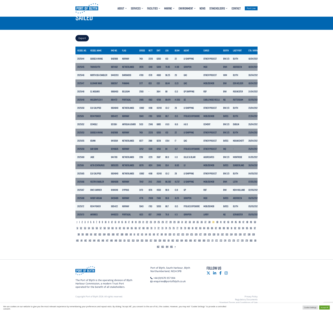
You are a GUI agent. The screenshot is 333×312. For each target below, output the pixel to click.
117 (158, 234)
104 (104, 234)
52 (81, 228)
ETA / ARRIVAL (254, 50)
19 (136, 222)
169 (204, 240)
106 (113, 234)
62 (120, 228)
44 (232, 222)
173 (221, 240)
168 (199, 240)
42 (224, 222)
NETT (151, 50)
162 (172, 240)
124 (187, 234)
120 (170, 234)
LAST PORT (237, 50)
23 (151, 222)
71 (155, 228)
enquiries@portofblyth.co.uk (169, 281)
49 (251, 222)
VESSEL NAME (96, 50)
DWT (158, 50)
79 (185, 228)
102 (95, 234)
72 (158, 228)
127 (200, 234)
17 (129, 222)
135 (235, 234)
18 (132, 222)
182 (158, 246)
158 (155, 240)
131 (218, 234)
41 (221, 222)
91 (231, 228)
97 (255, 228)
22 (147, 222)
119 (166, 234)
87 (216, 228)
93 (239, 228)
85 (208, 228)
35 (198, 222)
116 (154, 234)
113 (142, 234)
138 (249, 234)
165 (186, 240)
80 (189, 228)
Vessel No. (82, 50)
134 (231, 234)
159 (160, 240)
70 (151, 228)
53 (85, 228)
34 (194, 222)
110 (131, 234)
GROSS (142, 50)
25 (159, 222)
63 (124, 228)
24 (155, 222)
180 (251, 240)
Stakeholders (217, 8)
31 (182, 222)
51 (77, 228)
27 (167, 222)
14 (119, 222)
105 (108, 234)
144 (94, 240)
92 (235, 228)
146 (103, 240)
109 (126, 234)
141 (81, 240)
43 (228, 222)
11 (108, 222)
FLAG (124, 50)
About (120, 8)
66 (136, 228)
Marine (168, 8)
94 (243, 228)
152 (128, 240)
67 (140, 228)
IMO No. (114, 50)
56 (97, 228)
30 (178, 222)
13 (115, 222)
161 (169, 240)
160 (164, 240)
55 (93, 228)
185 (171, 246)
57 (101, 228)
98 (79, 234)
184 (167, 246)
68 (143, 228)
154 (137, 240)
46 (240, 222)
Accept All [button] (324, 307)
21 (143, 222)
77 (177, 228)
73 (162, 228)
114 (146, 234)
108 (122, 234)
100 (87, 234)
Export (82, 38)
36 (202, 222)
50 (255, 222)
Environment (186, 8)
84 (204, 228)
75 (170, 228)
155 (142, 240)
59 (109, 228)
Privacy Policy (251, 296)
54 (89, 228)
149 (116, 240)
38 (209, 222)
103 (99, 234)
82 (196, 228)
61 (116, 228)
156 (146, 240)
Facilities (152, 8)
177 (238, 240)
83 (200, 228)
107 (117, 234)
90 (228, 228)
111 (134, 234)
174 (225, 240)
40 (217, 222)
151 (124, 240)
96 (251, 228)
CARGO (206, 50)
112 (138, 234)
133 (227, 234)
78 (181, 228)
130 (214, 234)
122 (178, 234)
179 (246, 240)
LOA (166, 50)
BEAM (177, 50)
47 (243, 222)
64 (128, 228)
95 (247, 228)
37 (205, 222)
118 (162, 234)
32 (186, 222)
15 (122, 222)
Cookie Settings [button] (310, 307)
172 (216, 240)
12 (112, 222)
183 (162, 246)
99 (83, 234)
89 (224, 228)
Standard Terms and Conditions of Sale (238, 302)
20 (140, 222)
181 (255, 240)
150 (120, 240)
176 (233, 240)
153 (133, 240)
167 (195, 240)
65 (132, 228)
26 (163, 222)
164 (181, 240)
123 (182, 234)
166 (190, 240)
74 (166, 228)
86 (212, 228)
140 (77, 240)
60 (112, 228)
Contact (236, 8)
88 (220, 228)
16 (125, 222)
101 (91, 234)
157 (151, 240)
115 (150, 234)
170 (208, 240)
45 (236, 222)
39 (213, 222)
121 (174, 234)
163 (177, 240)
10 (105, 222)
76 (174, 228)
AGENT (186, 50)
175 (229, 240)
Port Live (251, 8)
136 (240, 234)
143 (90, 240)
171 (212, 240)
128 (205, 234)
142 (85, 240)
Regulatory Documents (246, 299)
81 (192, 228)
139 (253, 234)
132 (222, 234)
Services (136, 8)
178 (242, 240)
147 (107, 240)
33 (190, 222)
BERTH (226, 50)
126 (196, 234)
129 (209, 234)
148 (111, 240)
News (202, 8)
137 (244, 234)
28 (170, 222)
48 (247, 222)
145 (98, 240)
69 (147, 228)
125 (191, 234)
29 (174, 222)
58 (105, 228)
